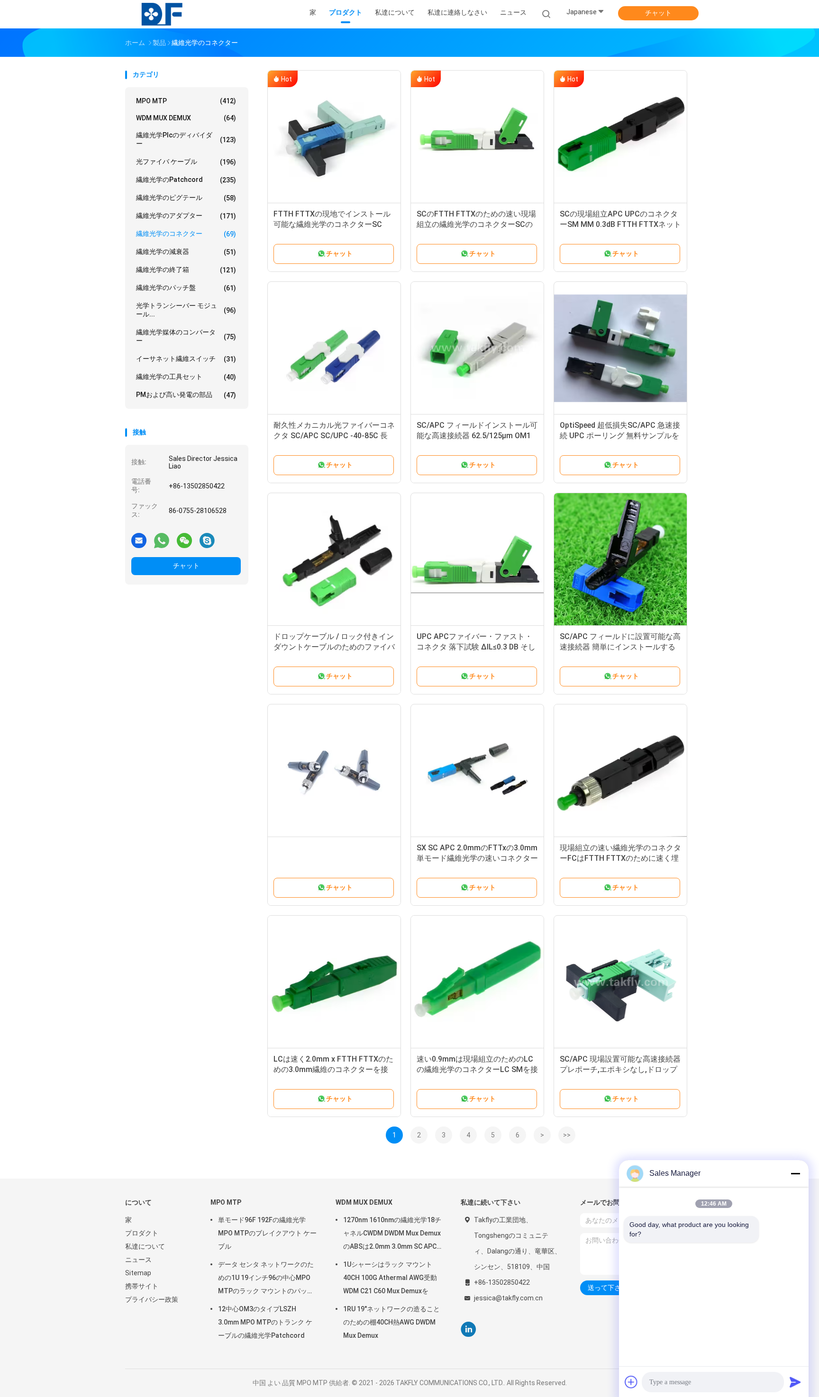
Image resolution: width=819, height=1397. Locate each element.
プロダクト (141, 1233)
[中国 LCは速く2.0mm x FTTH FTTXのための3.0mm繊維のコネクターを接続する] (334, 982)
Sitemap (138, 1273)
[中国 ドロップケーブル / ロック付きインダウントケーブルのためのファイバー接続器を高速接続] (334, 559)
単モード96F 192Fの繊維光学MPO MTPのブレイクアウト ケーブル (267, 1233)
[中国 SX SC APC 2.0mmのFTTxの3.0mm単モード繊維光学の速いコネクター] (477, 770)
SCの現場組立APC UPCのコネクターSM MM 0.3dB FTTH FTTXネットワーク (620, 224)
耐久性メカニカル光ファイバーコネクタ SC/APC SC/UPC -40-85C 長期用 (334, 436)
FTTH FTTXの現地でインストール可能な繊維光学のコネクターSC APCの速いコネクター (332, 224)
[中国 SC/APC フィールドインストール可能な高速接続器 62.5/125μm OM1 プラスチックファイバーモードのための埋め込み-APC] (477, 348)
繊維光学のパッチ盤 (186, 288)
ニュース (138, 1259)
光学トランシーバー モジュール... (186, 310)
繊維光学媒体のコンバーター (186, 336)
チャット (658, 13)
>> (567, 1135)
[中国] (334, 770)
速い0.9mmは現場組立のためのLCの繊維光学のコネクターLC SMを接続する (477, 1069)
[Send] (795, 1381)
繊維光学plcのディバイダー (186, 139)
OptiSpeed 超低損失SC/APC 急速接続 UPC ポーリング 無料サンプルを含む (620, 436)
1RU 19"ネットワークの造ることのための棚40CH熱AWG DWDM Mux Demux (391, 1322)
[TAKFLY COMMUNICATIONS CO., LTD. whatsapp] (161, 540)
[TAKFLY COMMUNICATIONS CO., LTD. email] (138, 540)
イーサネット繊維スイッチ (186, 359)
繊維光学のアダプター (186, 216)
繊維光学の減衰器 (186, 252)
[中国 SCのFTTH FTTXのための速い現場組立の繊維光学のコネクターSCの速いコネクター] (477, 137)
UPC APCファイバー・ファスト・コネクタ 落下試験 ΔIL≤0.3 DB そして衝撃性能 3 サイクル (476, 647)
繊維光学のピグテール (186, 198)
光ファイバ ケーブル (186, 162)
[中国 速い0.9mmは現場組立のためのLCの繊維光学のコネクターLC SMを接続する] (477, 982)
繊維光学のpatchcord (186, 180)
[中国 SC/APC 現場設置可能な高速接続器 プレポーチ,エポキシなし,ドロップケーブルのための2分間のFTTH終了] (620, 982)
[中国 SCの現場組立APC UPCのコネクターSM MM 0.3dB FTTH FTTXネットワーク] (620, 137)
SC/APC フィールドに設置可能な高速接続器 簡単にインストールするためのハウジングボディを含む (620, 647)
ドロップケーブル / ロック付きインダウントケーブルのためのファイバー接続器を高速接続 (334, 647)
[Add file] (631, 1381)
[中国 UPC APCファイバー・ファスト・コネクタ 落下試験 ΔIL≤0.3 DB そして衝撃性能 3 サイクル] (477, 559)
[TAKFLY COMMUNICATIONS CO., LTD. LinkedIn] (468, 1329)
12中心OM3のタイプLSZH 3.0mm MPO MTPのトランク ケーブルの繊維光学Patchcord (265, 1322)
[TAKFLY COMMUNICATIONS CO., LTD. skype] (207, 540)
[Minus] (795, 1173)
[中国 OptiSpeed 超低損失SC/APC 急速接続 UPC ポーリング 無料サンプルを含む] (620, 348)
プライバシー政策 (151, 1299)
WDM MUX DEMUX (186, 118)
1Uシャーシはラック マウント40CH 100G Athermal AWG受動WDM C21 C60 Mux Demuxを (390, 1278)
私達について (145, 1246)
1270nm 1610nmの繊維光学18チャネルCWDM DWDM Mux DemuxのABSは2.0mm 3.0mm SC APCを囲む (392, 1234)
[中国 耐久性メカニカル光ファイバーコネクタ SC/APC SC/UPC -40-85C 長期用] (334, 348)
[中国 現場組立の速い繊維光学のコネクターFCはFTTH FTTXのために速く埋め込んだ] (620, 770)
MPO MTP (186, 101)
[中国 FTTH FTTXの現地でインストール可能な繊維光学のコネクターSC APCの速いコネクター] (334, 137)
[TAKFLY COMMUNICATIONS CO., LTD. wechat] (184, 540)
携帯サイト (141, 1286)
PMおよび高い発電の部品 (186, 395)
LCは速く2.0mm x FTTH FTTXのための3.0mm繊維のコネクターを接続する (333, 1069)
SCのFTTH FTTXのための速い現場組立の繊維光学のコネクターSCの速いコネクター (476, 224)
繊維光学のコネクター (186, 234)
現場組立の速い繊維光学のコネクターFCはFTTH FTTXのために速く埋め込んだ (620, 858)
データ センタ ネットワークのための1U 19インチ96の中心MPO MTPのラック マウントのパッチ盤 (266, 1279)
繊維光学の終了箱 (186, 270)
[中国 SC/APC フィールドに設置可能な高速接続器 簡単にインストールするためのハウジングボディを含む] (620, 559)
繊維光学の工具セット (186, 377)
